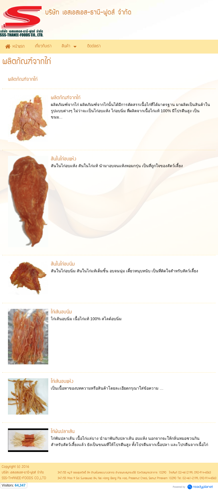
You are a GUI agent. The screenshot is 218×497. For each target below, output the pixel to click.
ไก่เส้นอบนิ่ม (61, 312)
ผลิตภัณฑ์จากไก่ (22, 79)
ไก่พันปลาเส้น (63, 432)
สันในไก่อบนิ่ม (63, 264)
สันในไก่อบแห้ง (63, 159)
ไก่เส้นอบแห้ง (62, 381)
